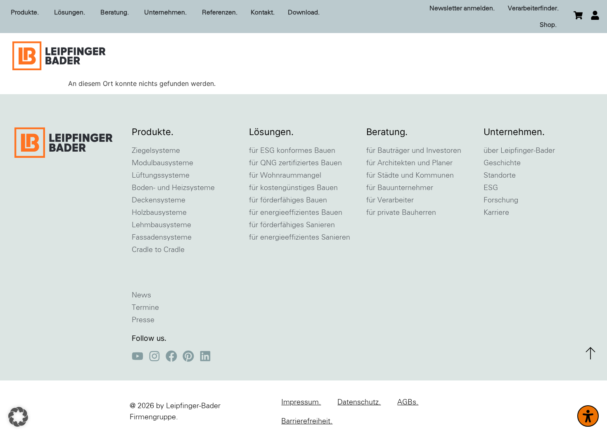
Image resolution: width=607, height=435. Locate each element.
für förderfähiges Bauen (288, 200)
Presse (143, 320)
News (141, 295)
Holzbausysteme (159, 212)
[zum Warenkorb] (578, 15)
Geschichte (502, 163)
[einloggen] (595, 15)
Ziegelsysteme (156, 151)
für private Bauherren (401, 212)
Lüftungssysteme (161, 175)
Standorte (500, 175)
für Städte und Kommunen (410, 175)
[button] (18, 417)
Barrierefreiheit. (306, 421)
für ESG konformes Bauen (292, 151)
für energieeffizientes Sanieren (299, 237)
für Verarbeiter (390, 200)
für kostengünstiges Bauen (293, 188)
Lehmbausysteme (161, 225)
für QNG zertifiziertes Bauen (295, 163)
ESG (491, 188)
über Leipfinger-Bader (519, 151)
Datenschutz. (359, 402)
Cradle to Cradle (158, 250)
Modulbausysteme (162, 163)
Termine (145, 307)
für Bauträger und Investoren (413, 151)
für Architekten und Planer (409, 163)
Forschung (501, 200)
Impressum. (301, 402)
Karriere (496, 212)
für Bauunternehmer (399, 188)
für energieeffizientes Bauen (295, 212)
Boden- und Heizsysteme (173, 188)
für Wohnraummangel (285, 175)
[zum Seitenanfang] (590, 353)
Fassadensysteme (162, 237)
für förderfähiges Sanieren (292, 225)
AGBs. (407, 402)
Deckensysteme (158, 200)
